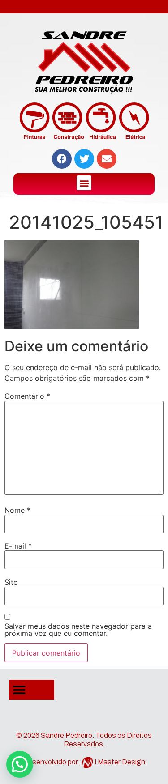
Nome (17, 510)
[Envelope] (106, 159)
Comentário (27, 396)
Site (10, 582)
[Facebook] (62, 159)
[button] (84, 182)
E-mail (18, 546)
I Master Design (120, 762)
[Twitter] (84, 159)
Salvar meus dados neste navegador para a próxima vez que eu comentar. (78, 629)
